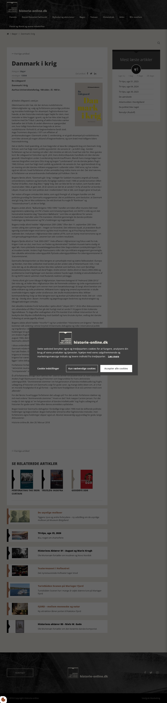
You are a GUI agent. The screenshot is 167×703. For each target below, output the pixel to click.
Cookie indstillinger (48, 368)
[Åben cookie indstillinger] (3, 699)
